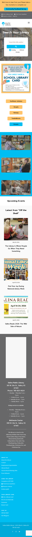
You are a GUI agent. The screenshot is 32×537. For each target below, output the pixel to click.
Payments (4, 502)
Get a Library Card (7, 14)
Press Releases (5, 473)
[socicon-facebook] (12, 531)
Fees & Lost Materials (7, 499)
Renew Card (4, 505)
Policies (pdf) (5, 489)
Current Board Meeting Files (9, 470)
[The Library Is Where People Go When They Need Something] (16, 229)
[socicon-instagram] (16, 531)
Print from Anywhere (20, 14)
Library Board (5, 468)
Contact (3, 462)
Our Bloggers (5, 515)
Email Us (15, 16)
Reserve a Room (6, 16)
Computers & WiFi (7, 481)
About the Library (6, 460)
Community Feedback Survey (16, 9)
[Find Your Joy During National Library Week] (16, 269)
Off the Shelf (4, 513)
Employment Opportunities (9, 465)
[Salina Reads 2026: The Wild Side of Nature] (16, 307)
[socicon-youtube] (19, 531)
